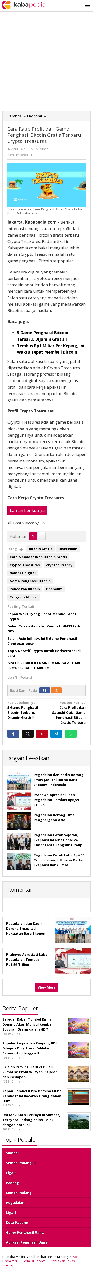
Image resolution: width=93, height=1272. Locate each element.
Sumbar (12, 1153)
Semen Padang (19, 1192)
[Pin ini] (42, 734)
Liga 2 (11, 1173)
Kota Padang (17, 1222)
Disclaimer (9, 1261)
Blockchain (68, 549)
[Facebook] (44, 690)
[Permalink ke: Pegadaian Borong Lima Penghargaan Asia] (19, 821)
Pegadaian (15, 1202)
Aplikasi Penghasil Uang (26, 1242)
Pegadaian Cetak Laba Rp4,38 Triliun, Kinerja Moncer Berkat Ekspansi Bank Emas (59, 860)
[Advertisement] (46, 62)
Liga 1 (11, 1212)
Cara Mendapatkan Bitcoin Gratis (38, 557)
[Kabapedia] (23, 4)
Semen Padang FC (21, 1163)
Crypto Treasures (25, 565)
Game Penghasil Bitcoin (30, 581)
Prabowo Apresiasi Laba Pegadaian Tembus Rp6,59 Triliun (56, 800)
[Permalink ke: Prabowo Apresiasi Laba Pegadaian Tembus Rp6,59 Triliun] (19, 801)
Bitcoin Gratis (40, 549)
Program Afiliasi (23, 597)
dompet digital (23, 573)
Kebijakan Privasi (63, 1261)
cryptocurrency (59, 565)
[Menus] (87, 5)
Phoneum (54, 589)
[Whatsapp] (71, 734)
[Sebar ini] (13, 734)
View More (47, 987)
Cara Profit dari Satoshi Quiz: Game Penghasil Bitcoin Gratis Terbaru (69, 712)
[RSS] (56, 690)
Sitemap (8, 1265)
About (77, 1256)
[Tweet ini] (28, 734)
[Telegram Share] (56, 734)
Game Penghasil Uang (25, 1232)
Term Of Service (34, 1261)
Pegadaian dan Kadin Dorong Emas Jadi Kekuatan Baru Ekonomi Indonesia (58, 779)
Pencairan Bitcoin (25, 589)
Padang (12, 1182)
